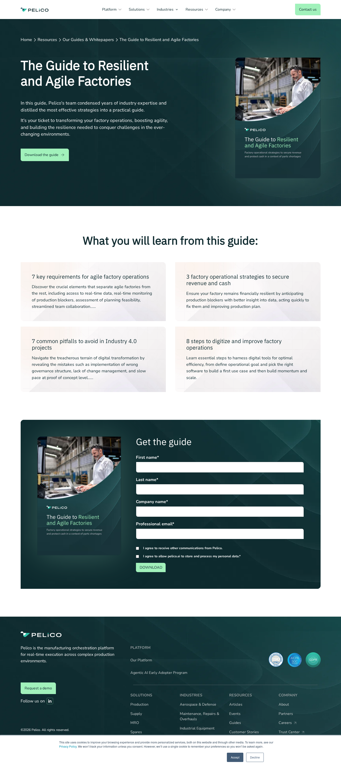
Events (235, 713)
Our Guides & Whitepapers (88, 39)
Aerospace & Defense (198, 704)
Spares (136, 732)
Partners (286, 713)
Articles (235, 704)
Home (26, 39)
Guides (235, 722)
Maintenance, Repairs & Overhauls (199, 716)
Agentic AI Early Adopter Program (158, 672)
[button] (111, 9)
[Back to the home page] (34, 9)
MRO (134, 722)
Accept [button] (235, 757)
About (284, 704)
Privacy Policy (68, 746)
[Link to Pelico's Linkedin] (50, 701)
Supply (136, 713)
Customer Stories (244, 732)
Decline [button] (255, 757)
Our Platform (141, 660)
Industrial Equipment (197, 728)
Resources (47, 39)
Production (139, 704)
